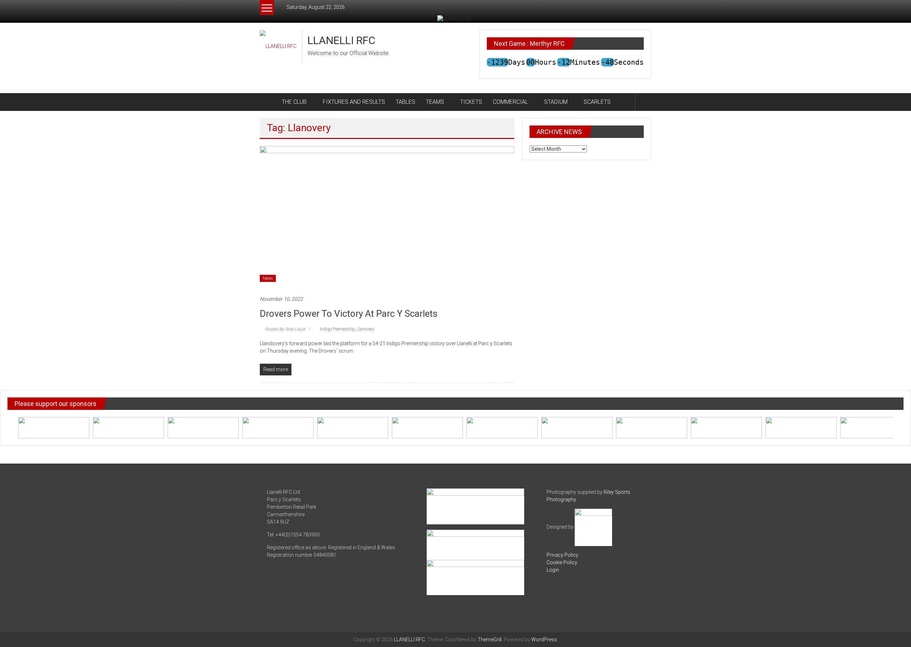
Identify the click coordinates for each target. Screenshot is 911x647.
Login (553, 570)
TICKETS (471, 101)
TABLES (405, 101)
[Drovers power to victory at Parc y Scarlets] (387, 217)
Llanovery (365, 329)
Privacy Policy (562, 555)
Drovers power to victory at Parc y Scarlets (348, 313)
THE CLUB (294, 101)
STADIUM (556, 101)
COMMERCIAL (510, 101)
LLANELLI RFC (341, 40)
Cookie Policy (562, 562)
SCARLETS (597, 101)
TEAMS (435, 101)
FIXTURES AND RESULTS (354, 101)
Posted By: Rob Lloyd (285, 329)
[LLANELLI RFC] (268, 102)
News (268, 278)
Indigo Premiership (337, 329)
